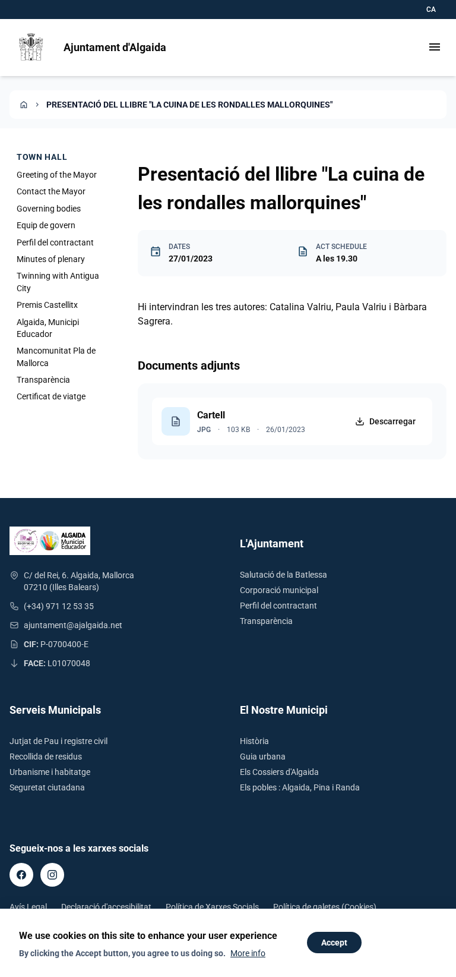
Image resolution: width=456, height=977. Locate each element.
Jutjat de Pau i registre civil (58, 741)
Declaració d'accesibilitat (106, 907)
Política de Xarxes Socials (212, 907)
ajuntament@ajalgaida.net (73, 625)
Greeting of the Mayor (57, 174)
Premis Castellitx (47, 305)
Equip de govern (46, 225)
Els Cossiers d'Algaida (279, 772)
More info (247, 953)
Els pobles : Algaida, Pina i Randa (300, 787)
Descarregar (392, 421)
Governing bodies (49, 208)
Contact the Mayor (51, 191)
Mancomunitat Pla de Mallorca (56, 356)
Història (254, 741)
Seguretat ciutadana (47, 787)
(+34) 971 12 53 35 (59, 606)
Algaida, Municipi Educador (48, 328)
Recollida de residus (46, 756)
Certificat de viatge (51, 396)
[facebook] (21, 875)
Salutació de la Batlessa (283, 574)
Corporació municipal (279, 590)
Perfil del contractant (55, 242)
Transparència (43, 380)
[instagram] (52, 875)
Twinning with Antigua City (58, 281)
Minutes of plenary (51, 259)
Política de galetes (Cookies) (324, 907)
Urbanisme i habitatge (50, 772)
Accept (334, 942)
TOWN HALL (42, 157)
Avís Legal (28, 907)
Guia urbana (263, 756)
